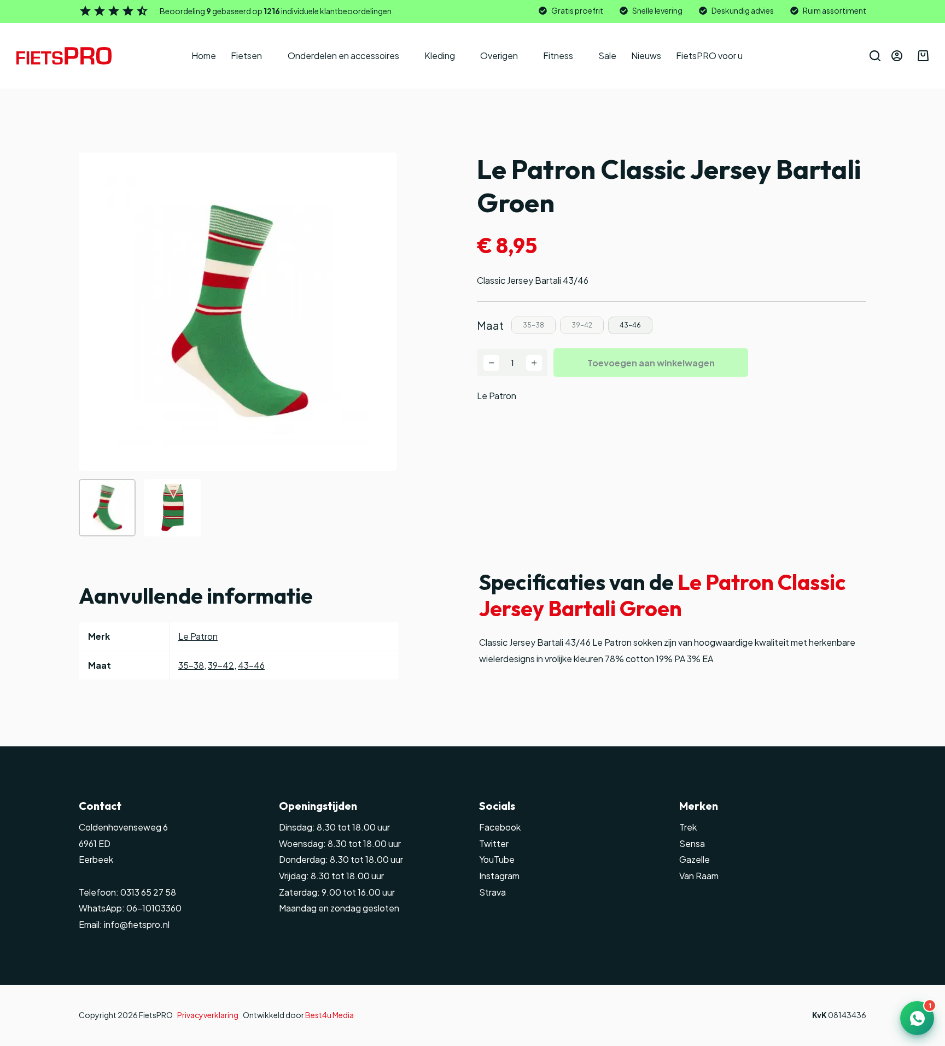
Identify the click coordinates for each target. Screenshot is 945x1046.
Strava (492, 892)
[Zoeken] (875, 55)
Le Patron (496, 395)
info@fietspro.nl (136, 924)
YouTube (497, 859)
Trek (688, 827)
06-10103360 (154, 908)
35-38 (191, 665)
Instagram (499, 875)
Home (203, 55)
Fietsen (246, 55)
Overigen (499, 55)
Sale (607, 55)
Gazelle (694, 859)
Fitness (558, 55)
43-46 (251, 665)
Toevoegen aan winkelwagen (651, 363)
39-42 (221, 665)
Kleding (439, 55)
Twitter (494, 843)
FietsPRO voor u (709, 55)
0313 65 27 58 (147, 892)
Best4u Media (329, 1015)
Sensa (692, 843)
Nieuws (646, 55)
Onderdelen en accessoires (343, 55)
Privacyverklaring (207, 1015)
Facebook (500, 827)
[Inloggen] (896, 55)
